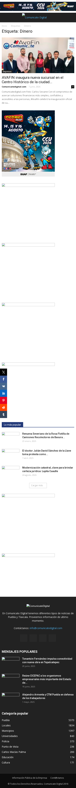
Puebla (6, 720)
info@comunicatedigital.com (46, 628)
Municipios (8, 730)
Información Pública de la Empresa (29, 777)
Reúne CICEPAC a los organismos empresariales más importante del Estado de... (46, 679)
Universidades (10, 736)
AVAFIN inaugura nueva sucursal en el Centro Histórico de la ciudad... (32, 79)
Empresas (7, 71)
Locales (6, 725)
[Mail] (33, 638)
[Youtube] (52, 638)
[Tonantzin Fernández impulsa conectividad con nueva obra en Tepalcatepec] (10, 663)
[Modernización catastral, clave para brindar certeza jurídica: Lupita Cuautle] (10, 472)
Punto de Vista (10, 746)
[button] (71, 17)
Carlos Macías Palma (14, 752)
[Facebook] (23, 638)
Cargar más (37, 485)
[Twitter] (42, 638)
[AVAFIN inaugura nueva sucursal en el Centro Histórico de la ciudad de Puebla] (38, 55)
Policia (5, 741)
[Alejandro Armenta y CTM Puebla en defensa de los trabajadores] (10, 699)
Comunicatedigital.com (14, 86)
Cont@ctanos (57, 777)
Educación (7, 757)
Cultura (6, 762)
